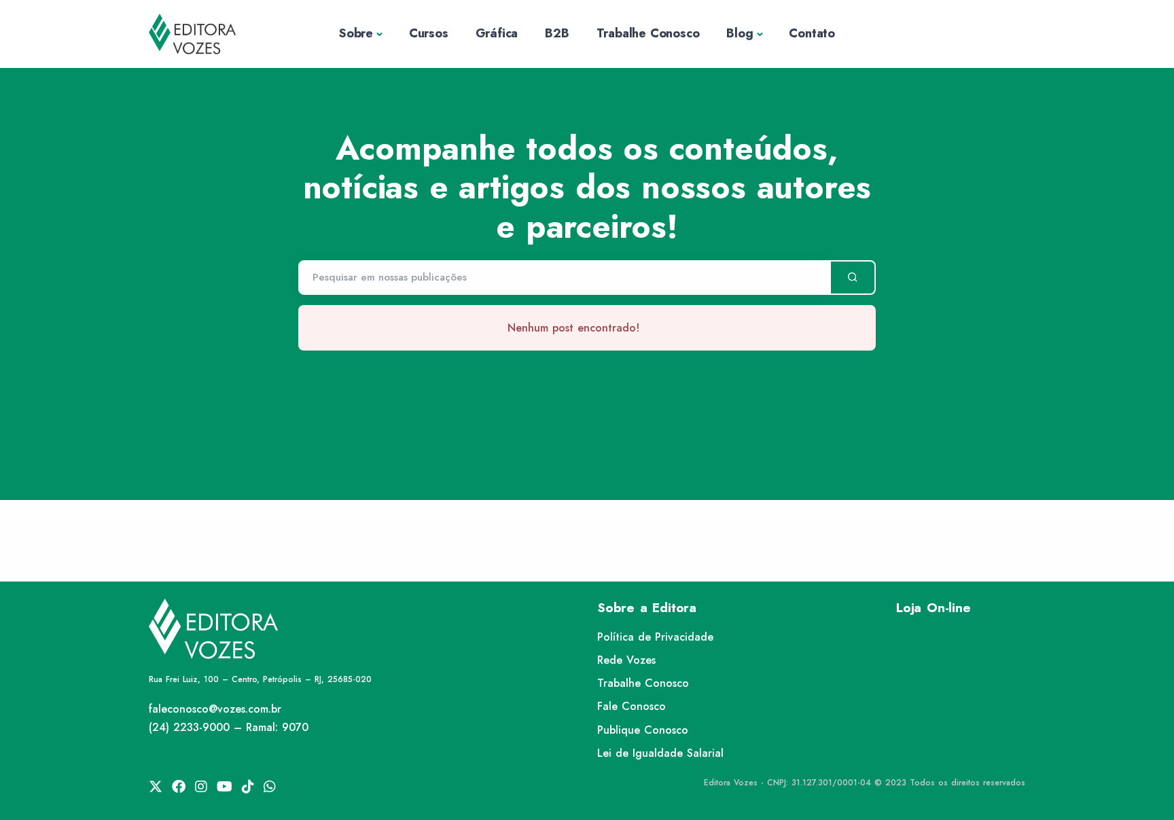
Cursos (428, 33)
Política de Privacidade (655, 637)
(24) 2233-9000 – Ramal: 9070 (228, 727)
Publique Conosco (642, 730)
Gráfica (497, 33)
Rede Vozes (626, 660)
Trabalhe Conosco (648, 33)
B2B (557, 33)
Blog (739, 33)
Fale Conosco (631, 706)
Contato (812, 33)
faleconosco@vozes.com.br (215, 709)
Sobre (356, 33)
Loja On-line (933, 608)
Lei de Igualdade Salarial (660, 753)
